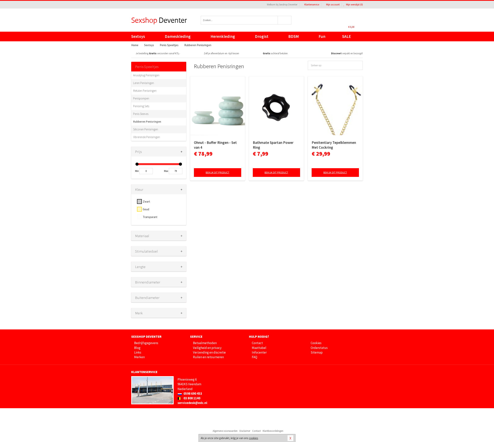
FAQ (254, 357)
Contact (257, 343)
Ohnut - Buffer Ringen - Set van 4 (215, 145)
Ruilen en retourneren (208, 357)
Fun (322, 36)
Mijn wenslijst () (354, 4)
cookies (253, 438)
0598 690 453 (192, 393)
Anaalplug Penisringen (146, 75)
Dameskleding (178, 36)
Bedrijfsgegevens (146, 343)
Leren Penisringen (143, 83)
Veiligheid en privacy (207, 348)
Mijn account (333, 4)
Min (137, 171)
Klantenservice (311, 4)
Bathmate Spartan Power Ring (273, 145)
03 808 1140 (191, 398)
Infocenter (259, 352)
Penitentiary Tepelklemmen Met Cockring (334, 145)
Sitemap (317, 352)
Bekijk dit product (217, 172)
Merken (139, 357)
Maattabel (259, 348)
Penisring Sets (141, 106)
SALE (346, 36)
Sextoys (138, 36)
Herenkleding (223, 36)
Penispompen (141, 98)
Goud (146, 209)
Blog (137, 348)
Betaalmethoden (205, 343)
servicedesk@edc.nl (192, 403)
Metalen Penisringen (144, 90)
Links (137, 352)
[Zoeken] (285, 20)
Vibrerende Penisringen (146, 137)
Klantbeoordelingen (273, 431)
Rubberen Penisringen (147, 121)
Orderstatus (319, 348)
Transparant (150, 217)
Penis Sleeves (140, 114)
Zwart (146, 201)
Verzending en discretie (209, 352)
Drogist (261, 36)
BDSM (293, 36)
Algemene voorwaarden (225, 431)
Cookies (316, 343)
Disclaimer (244, 431)
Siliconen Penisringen (145, 129)
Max (166, 171)
